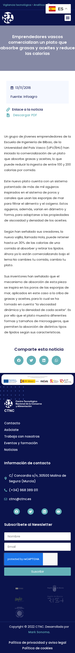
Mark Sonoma (38, 632)
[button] (68, 18)
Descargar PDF (25, 115)
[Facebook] (17, 511)
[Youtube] (58, 511)
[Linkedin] (44, 511)
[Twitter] (31, 511)
